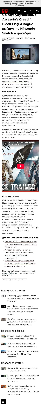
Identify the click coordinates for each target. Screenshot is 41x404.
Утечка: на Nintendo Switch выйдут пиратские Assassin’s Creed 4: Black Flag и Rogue (21, 244)
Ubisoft (14, 280)
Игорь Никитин (16, 38)
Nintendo (23, 280)
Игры (6, 280)
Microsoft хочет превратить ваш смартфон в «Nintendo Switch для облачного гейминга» (20, 263)
